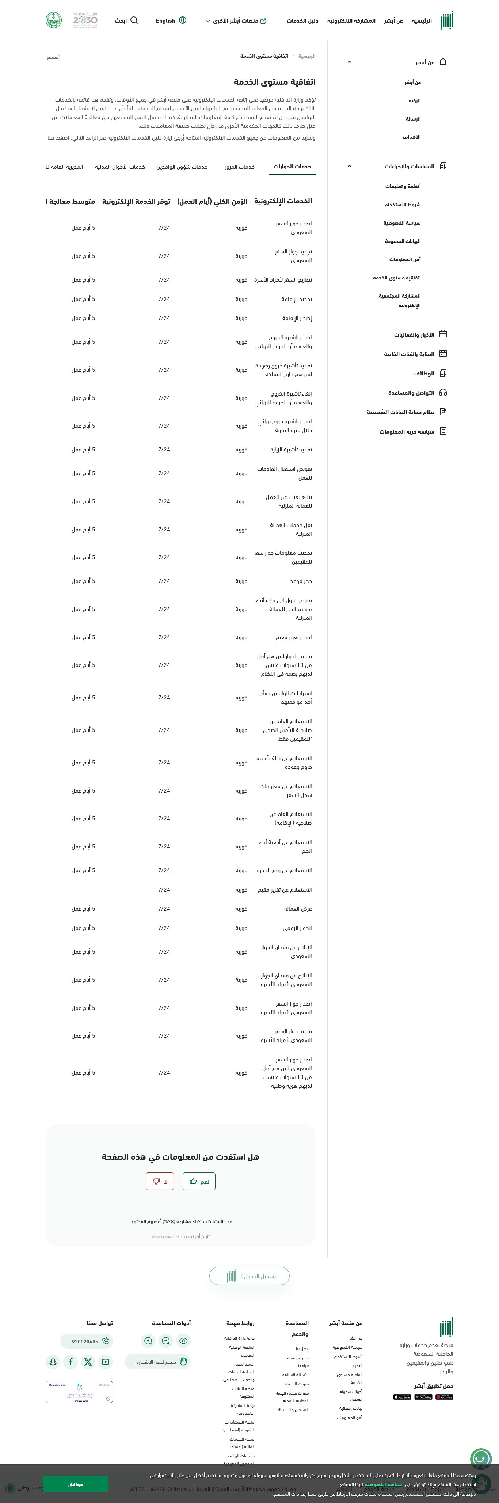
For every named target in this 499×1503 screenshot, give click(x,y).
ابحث (121, 20)
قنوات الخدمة (297, 1383)
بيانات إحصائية (350, 1408)
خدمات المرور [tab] (240, 166)
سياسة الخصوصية (347, 1347)
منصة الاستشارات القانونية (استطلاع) (239, 1425)
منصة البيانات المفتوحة (243, 1392)
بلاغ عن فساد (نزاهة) (297, 1361)
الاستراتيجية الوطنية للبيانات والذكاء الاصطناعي (239, 1371)
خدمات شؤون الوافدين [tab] (182, 166)
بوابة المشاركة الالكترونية (243, 1408)
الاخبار (357, 1365)
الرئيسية (422, 20)
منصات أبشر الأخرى (236, 20)
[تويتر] (88, 1362)
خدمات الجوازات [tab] (292, 165)
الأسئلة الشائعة (295, 1374)
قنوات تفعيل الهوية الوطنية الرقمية (292, 1396)
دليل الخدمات (303, 20)
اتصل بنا (302, 1348)
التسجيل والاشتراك (293, 1409)
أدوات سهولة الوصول (351, 1395)
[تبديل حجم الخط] (165, 1340)
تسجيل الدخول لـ (258, 1275)
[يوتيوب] (105, 1361)
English (165, 20)
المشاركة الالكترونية (351, 20)
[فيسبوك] (70, 1361)
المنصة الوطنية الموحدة (242, 1350)
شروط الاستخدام (348, 1356)
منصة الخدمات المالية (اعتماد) (242, 1442)
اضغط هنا (58, 136)
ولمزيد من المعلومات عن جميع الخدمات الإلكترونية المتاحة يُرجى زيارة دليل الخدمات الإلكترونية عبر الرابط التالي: (181, 137)
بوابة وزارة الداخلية (239, 1338)
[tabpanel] (181, 641)
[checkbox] (199, 1181)
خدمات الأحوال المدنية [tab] (120, 166)
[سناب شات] (53, 1361)
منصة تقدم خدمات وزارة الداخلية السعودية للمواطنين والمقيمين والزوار (426, 1357)
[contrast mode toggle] (183, 1340)
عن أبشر (393, 20)
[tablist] (181, 169)
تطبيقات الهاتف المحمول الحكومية (239, 1459)
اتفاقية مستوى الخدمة (349, 1378)
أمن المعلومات (349, 1417)
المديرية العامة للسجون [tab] (57, 166)
